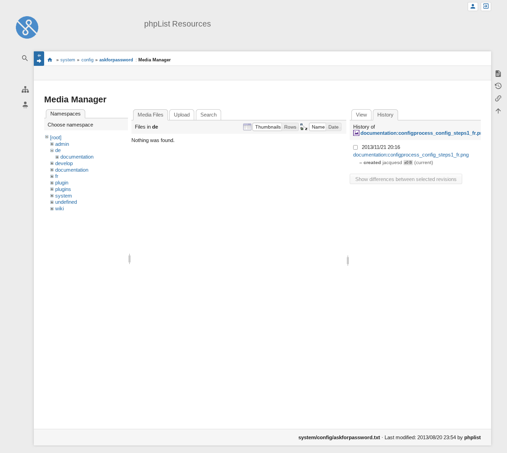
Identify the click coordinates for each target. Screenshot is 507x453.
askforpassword (116, 59)
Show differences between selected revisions (406, 179)
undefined (66, 202)
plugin (61, 182)
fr (56, 176)
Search (208, 115)
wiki (59, 208)
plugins (63, 189)
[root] (55, 137)
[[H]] (27, 27)
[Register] (473, 6)
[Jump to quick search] (25, 58)
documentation (76, 157)
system (67, 59)
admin (62, 144)
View (361, 115)
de (58, 150)
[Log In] (486, 6)
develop (64, 163)
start (50, 60)
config (87, 59)
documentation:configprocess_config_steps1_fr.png (423, 133)
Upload (182, 115)
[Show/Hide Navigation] (39, 58)
